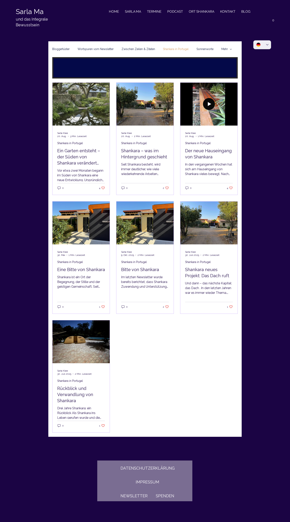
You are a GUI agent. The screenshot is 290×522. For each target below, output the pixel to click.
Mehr (224, 49)
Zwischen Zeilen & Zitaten (138, 49)
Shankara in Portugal (176, 49)
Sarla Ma (30, 12)
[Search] (237, 16)
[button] (273, 19)
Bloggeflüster (61, 49)
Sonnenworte (204, 49)
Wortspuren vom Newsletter (96, 49)
